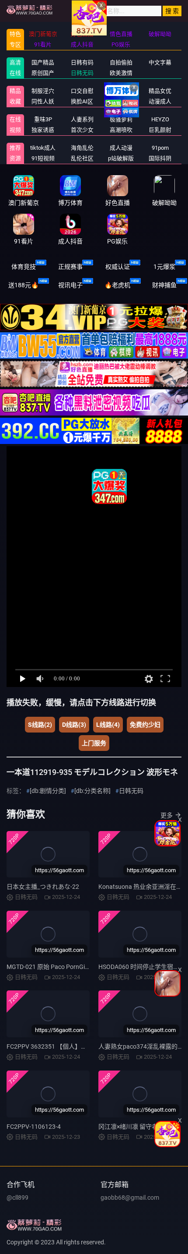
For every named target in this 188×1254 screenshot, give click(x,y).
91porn (160, 147)
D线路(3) (74, 724)
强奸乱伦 (121, 91)
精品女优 (160, 91)
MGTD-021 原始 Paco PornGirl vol (52, 966)
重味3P (43, 119)
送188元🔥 (23, 285)
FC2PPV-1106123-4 (34, 1126)
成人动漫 (121, 147)
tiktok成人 (43, 147)
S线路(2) (40, 724)
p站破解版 (121, 158)
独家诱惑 (42, 130)
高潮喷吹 (121, 130)
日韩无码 (131, 790)
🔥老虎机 (117, 285)
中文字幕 (160, 62)
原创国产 (42, 73)
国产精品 (42, 62)
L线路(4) (108, 724)
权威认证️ (117, 266)
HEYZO (160, 119)
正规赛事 (70, 266)
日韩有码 (82, 62)
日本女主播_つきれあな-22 (43, 886)
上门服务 (94, 743)
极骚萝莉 (121, 119)
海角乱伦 (82, 147)
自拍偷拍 (121, 62)
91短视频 (43, 158)
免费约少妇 (145, 724)
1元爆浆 (164, 266)
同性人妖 (42, 101)
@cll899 (17, 1197)
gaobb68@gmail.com (130, 1197)
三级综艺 (121, 101)
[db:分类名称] (92, 790)
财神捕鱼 (164, 285)
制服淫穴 (42, 91)
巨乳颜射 (160, 130)
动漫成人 (160, 101)
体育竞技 (23, 266)
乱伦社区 (82, 158)
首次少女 (82, 130)
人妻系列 (82, 119)
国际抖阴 (160, 158)
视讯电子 (70, 285)
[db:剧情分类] (48, 790)
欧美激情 (121, 73)
